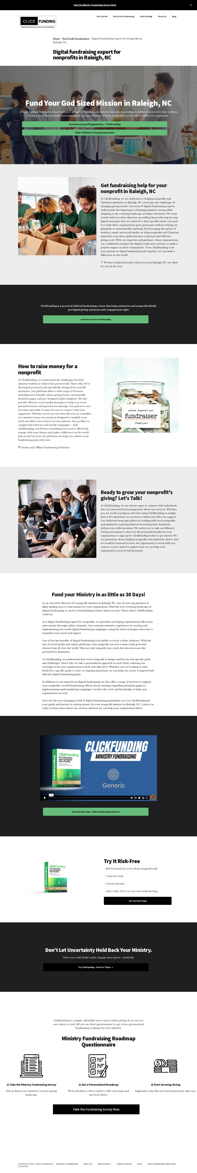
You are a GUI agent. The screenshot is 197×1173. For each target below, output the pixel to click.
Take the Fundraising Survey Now (96, 1109)
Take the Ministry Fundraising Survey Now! (94, 5)
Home (56, 38)
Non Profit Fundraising (75, 38)
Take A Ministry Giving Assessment (95, 132)
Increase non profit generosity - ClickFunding (95, 124)
